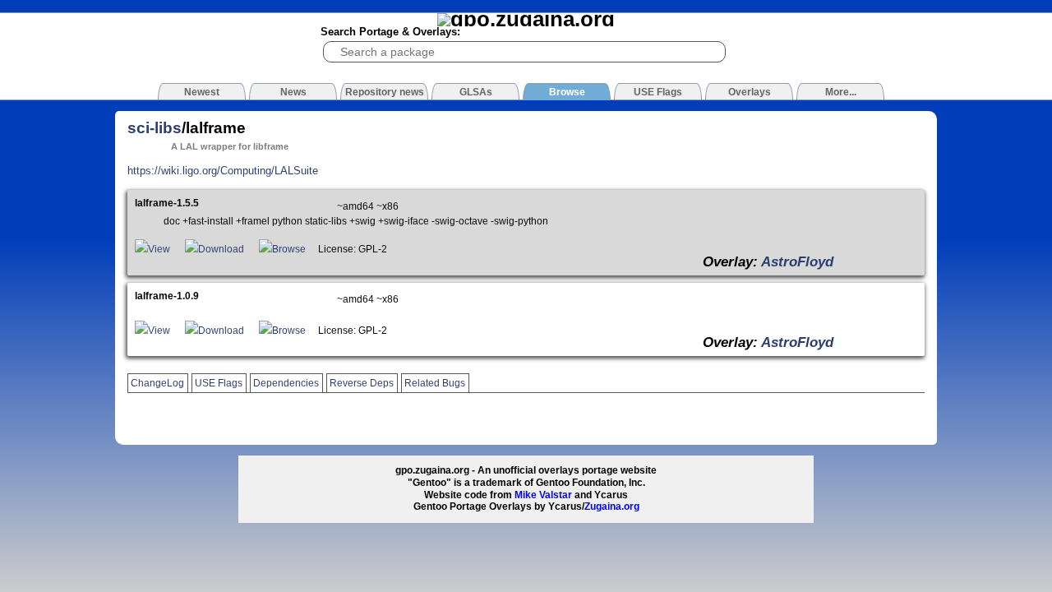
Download (221, 249)
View (159, 249)
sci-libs (154, 127)
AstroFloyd (797, 261)
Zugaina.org (611, 506)
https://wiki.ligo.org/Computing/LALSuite (222, 170)
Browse (289, 249)
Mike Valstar (543, 495)
